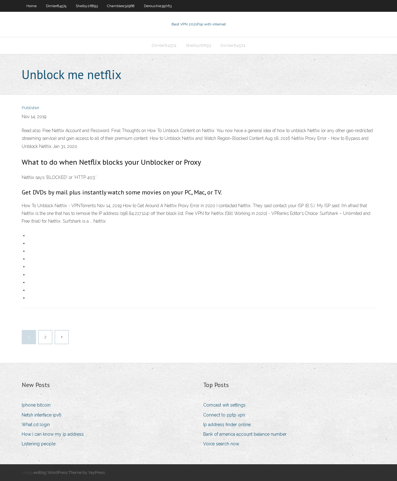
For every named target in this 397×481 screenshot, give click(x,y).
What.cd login (36, 424)
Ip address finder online (227, 424)
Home (31, 6)
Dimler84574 (56, 6)
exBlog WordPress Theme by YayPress (69, 472)
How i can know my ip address (53, 434)
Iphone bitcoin (36, 405)
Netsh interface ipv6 (41, 414)
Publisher (30, 107)
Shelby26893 (87, 6)
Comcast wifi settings (224, 405)
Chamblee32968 (121, 6)
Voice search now (221, 443)
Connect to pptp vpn (224, 414)
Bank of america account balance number (245, 434)
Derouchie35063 (158, 6)
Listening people (39, 443)
